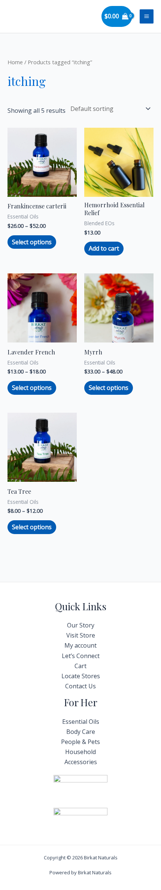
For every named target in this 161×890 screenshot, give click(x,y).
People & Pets (80, 742)
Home (15, 62)
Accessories (80, 762)
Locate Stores (80, 676)
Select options (32, 242)
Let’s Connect (81, 656)
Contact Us (80, 686)
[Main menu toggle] (147, 16)
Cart (80, 666)
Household (80, 752)
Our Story (80, 625)
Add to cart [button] (104, 248)
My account (80, 645)
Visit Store (80, 635)
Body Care (80, 732)
